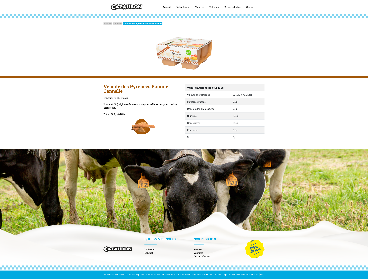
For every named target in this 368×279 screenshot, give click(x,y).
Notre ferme (182, 6)
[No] (364, 274)
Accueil (167, 6)
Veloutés (214, 6)
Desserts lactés (232, 6)
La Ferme (149, 249)
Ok (261, 274)
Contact (250, 6)
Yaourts (199, 6)
